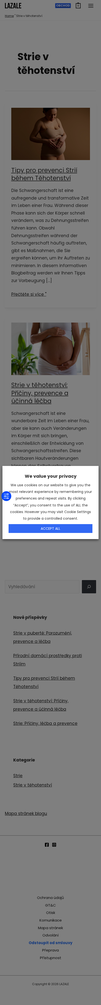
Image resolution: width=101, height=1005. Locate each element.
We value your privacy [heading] (50, 476)
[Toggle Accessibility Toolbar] (6, 496)
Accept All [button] (50, 528)
